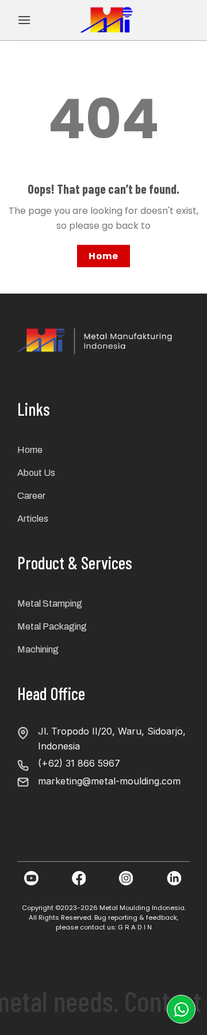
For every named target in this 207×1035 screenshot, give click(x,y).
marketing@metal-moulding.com (109, 781)
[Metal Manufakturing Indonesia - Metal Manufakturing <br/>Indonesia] (108, 20)
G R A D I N (135, 927)
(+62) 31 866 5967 (79, 763)
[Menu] (24, 20)
